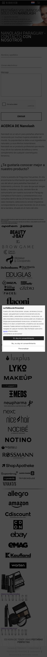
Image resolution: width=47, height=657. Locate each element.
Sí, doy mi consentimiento (23, 338)
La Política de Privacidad (13, 308)
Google (5, 331)
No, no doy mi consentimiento (24, 343)
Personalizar (23, 348)
